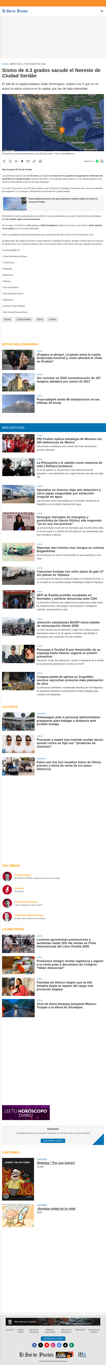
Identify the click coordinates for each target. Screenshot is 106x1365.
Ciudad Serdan (24, 319)
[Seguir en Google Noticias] (102, 161)
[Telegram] (22, 161)
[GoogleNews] (59, 1345)
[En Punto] (7, 890)
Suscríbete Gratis (53, 1141)
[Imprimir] (40, 161)
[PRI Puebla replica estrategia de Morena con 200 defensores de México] (18, 444)
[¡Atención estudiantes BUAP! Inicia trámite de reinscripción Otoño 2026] (18, 630)
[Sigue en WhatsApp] (97, 161)
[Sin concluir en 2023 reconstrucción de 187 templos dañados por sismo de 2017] (18, 382)
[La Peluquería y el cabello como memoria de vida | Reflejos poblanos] (18, 470)
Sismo (40, 319)
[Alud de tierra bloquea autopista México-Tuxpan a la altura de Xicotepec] (18, 1008)
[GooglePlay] (71, 1345)
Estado (7, 319)
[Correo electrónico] (28, 161)
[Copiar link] (34, 161)
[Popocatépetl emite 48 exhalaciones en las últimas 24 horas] (18, 404)
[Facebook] (4, 161)
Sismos (52, 319)
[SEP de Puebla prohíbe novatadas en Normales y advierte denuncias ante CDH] (18, 602)
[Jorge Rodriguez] (7, 876)
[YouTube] (46, 1345)
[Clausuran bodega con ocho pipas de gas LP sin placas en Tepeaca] (18, 577)
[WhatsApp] (16, 161)
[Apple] (65, 1345)
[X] (10, 161)
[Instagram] (53, 1345)
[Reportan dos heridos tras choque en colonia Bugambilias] (18, 553)
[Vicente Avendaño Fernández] (7, 916)
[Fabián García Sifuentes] (7, 903)
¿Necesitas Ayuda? (53, 1338)
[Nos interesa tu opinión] (53, 1321)
